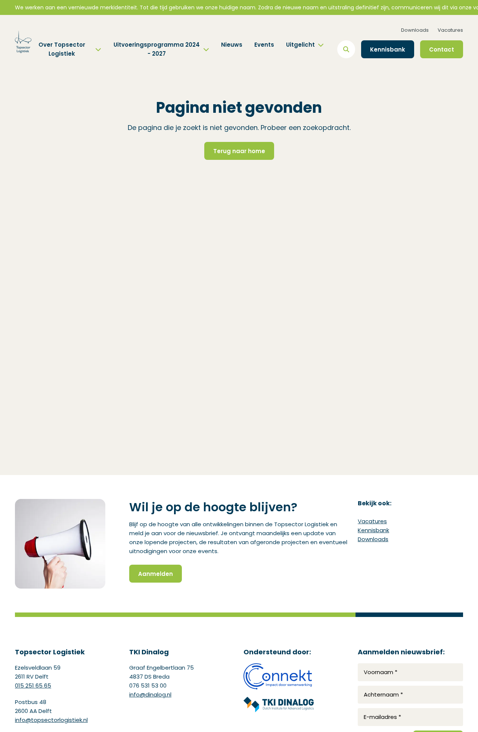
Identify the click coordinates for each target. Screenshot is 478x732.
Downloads (415, 30)
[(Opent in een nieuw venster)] (278, 676)
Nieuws (231, 45)
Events (264, 45)
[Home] (23, 42)
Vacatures (450, 30)
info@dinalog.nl (150, 694)
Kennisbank (373, 530)
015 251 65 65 (33, 685)
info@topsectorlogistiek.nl (51, 720)
